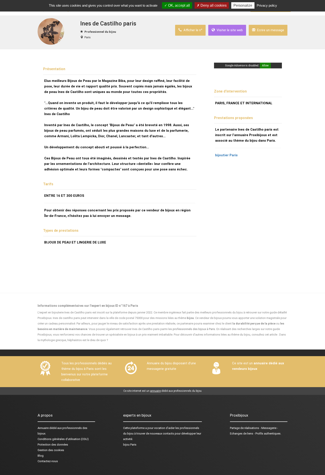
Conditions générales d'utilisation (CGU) (63, 439)
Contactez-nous (48, 461)
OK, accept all (178, 5)
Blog (41, 455)
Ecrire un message (269, 30)
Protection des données (53, 444)
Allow (265, 65)
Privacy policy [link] (267, 5)
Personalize (242, 5)
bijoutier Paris (226, 155)
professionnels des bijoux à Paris (194, 329)
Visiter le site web (229, 30)
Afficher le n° (192, 30)
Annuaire (43, 428)
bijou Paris (129, 444)
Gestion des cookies (51, 450)
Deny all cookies (213, 5)
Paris (87, 37)
